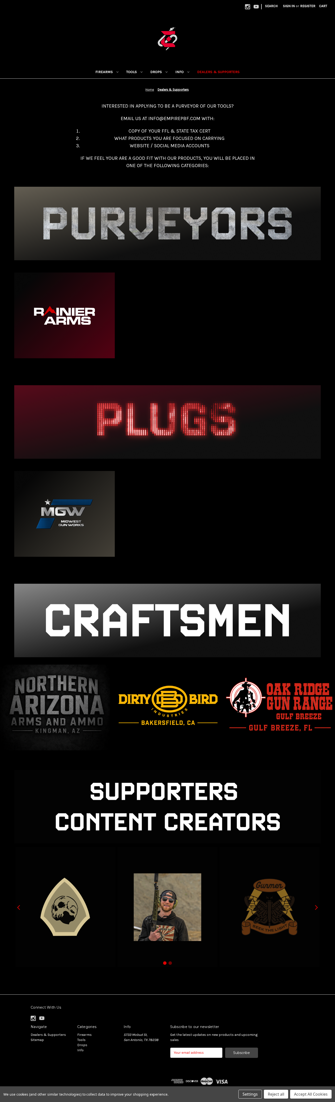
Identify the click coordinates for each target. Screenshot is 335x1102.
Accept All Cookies (311, 1094)
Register (307, 6)
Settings (250, 1094)
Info (180, 72)
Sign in (289, 6)
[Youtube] (256, 6)
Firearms (104, 72)
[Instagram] (247, 6)
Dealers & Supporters (218, 72)
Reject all (276, 1094)
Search (271, 6)
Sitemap (37, 1040)
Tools (132, 72)
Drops (156, 72)
